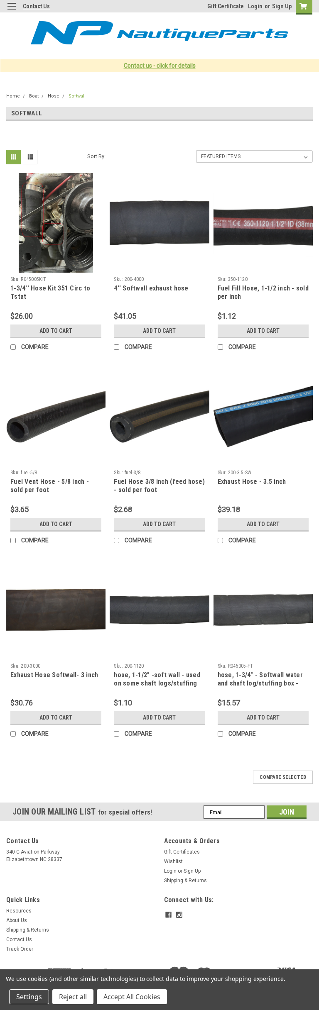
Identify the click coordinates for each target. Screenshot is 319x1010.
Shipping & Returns (185, 880)
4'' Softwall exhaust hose (151, 288)
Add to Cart (55, 330)
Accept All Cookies (131, 996)
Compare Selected (283, 777)
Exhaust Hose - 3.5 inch (252, 481)
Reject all (73, 996)
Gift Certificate (225, 6)
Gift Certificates (182, 852)
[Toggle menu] (11, 11)
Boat (34, 96)
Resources (19, 911)
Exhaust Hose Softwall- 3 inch (54, 675)
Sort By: (96, 156)
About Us (16, 920)
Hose (53, 96)
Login (255, 6)
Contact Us (36, 6)
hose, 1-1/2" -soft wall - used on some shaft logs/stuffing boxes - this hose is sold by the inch (157, 687)
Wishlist (173, 861)
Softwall (77, 96)
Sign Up (282, 6)
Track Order (19, 949)
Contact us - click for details (160, 65)
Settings (29, 996)
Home (13, 96)
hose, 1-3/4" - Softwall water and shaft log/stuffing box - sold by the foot (260, 683)
